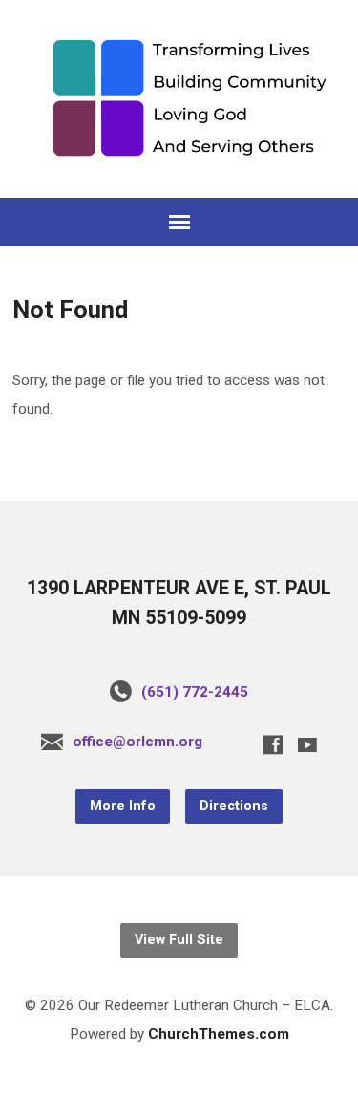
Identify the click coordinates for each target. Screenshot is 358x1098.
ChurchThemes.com (218, 1034)
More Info (123, 806)
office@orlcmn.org (137, 741)
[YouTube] (307, 744)
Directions (234, 806)
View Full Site (179, 940)
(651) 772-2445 (194, 691)
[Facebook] (273, 744)
